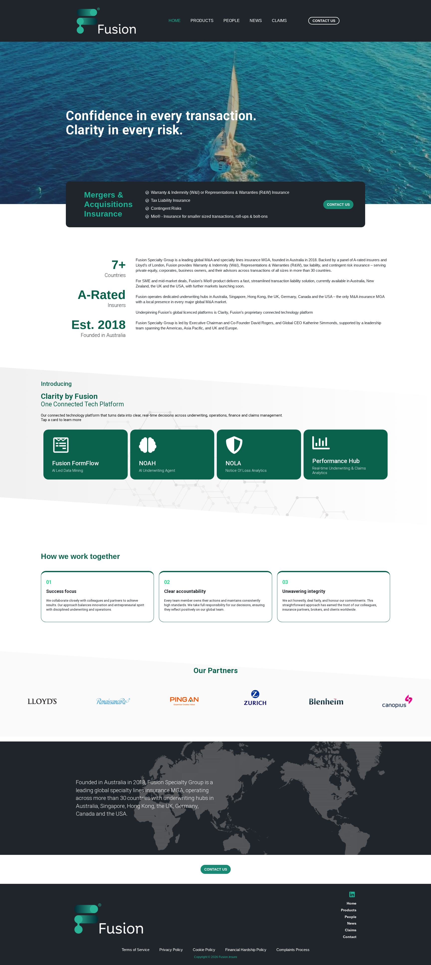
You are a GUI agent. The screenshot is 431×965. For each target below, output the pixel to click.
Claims (279, 20)
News (256, 20)
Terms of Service (135, 950)
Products (202, 20)
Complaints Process (293, 950)
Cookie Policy (204, 950)
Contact (349, 937)
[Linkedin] (352, 894)
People (231, 20)
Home (175, 20)
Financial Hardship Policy (245, 950)
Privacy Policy (171, 950)
